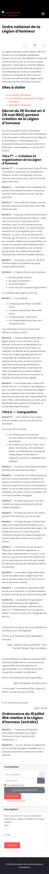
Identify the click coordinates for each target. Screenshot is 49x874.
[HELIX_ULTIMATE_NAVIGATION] (42, 13)
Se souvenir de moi (15, 785)
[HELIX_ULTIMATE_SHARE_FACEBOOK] (25, 45)
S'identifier (12, 796)
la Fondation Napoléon (20, 105)
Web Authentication (26, 790)
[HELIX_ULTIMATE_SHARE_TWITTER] (34, 45)
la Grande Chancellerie (20, 95)
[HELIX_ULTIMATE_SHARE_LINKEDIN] (44, 45)
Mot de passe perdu (16, 800)
